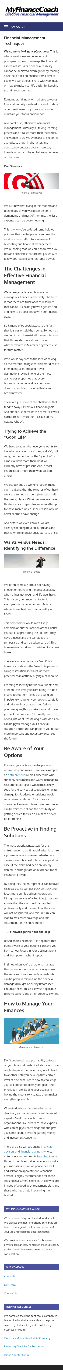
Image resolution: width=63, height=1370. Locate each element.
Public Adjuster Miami (16, 1355)
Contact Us (10, 1293)
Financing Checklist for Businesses (24, 1346)
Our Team (10, 1285)
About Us (9, 1276)
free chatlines (45, 1156)
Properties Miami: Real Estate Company (27, 1338)
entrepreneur (16, 775)
